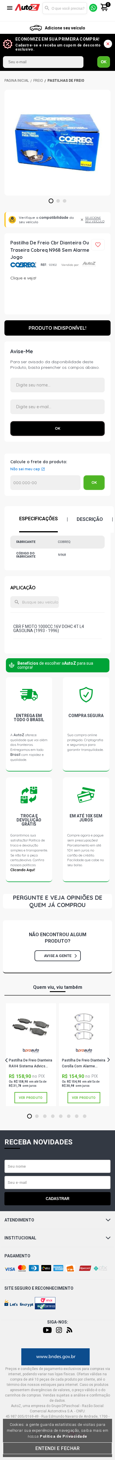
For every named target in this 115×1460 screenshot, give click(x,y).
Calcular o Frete (45, 482)
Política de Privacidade (63, 1436)
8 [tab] (85, 1116)
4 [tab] (53, 1116)
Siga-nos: (57, 1322)
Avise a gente (57, 956)
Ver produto (30, 1098)
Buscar (46, 8)
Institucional (20, 1238)
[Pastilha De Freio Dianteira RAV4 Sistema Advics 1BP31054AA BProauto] (31, 1027)
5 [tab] (61, 1116)
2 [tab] (58, 201)
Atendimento (19, 1220)
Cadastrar (57, 1198)
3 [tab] (65, 201)
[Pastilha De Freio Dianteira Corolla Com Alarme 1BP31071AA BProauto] (84, 1027)
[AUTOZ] (16, 80)
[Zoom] (57, 143)
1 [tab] (51, 201)
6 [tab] (69, 1116)
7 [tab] (77, 1116)
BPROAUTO (31, 1053)
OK (103, 62)
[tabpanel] (57, 143)
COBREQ (23, 265)
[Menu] (9, 8)
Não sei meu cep (25, 469)
